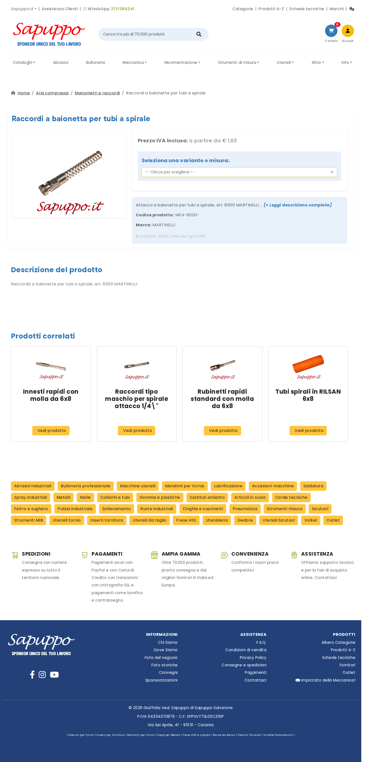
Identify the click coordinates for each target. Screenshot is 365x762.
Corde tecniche (291, 497)
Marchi (336, 9)
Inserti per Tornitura (111, 735)
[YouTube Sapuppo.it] (54, 674)
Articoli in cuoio (250, 497)
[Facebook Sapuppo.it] (32, 674)
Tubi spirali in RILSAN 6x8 (308, 395)
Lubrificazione (228, 486)
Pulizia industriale (75, 509)
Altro (316, 62)
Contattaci (256, 680)
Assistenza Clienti (60, 9)
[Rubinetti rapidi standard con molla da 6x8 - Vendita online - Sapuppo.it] (222, 365)
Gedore (245, 520)
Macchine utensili (137, 486)
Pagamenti (255, 672)
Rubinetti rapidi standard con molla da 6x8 (222, 398)
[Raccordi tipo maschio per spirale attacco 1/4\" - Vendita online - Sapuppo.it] (136, 365)
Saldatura (313, 486)
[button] (23, 9)
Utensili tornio (67, 520)
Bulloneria (95, 62)
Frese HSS (186, 520)
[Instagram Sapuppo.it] (42, 674)
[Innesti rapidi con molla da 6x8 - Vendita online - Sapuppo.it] (51, 365)
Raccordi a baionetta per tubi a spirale (81, 118)
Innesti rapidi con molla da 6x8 (51, 395)
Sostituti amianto (207, 497)
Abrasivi (61, 62)
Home (24, 93)
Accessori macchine (273, 486)
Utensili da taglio (150, 520)
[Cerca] (199, 34)
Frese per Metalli (168, 735)
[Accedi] (348, 31)
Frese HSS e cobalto (196, 735)
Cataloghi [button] (22, 62)
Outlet (333, 520)
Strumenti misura (284, 509)
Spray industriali (30, 497)
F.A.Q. (261, 642)
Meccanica (133, 62)
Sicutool (320, 509)
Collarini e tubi (115, 497)
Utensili (284, 62)
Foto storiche (164, 665)
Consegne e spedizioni (244, 665)
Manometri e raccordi (97, 93)
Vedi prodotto (51, 430)
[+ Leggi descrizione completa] (298, 205)
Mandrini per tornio (185, 486)
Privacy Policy (253, 657)
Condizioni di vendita (245, 649)
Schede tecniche (306, 9)
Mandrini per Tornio (140, 735)
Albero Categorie (338, 642)
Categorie (242, 9)
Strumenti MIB (28, 520)
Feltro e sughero (31, 509)
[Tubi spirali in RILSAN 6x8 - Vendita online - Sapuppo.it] (308, 365)
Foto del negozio (161, 657)
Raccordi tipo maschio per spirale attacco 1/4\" (136, 398)
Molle (85, 497)
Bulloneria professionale (85, 486)
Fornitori (347, 665)
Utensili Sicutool (278, 520)
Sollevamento (116, 509)
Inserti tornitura (106, 520)
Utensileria (217, 520)
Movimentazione (181, 62)
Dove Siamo (166, 649)
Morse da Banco (224, 735)
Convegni (168, 672)
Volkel (310, 520)
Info (345, 62)
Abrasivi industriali (32, 486)
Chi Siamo (168, 642)
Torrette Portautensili (278, 735)
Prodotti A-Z (271, 9)
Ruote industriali (156, 509)
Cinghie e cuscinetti (203, 509)
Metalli (63, 497)
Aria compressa (52, 93)
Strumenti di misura (237, 62)
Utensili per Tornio (81, 735)
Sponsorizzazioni (161, 680)
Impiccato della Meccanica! (327, 680)
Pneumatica (245, 509)
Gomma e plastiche (160, 497)
